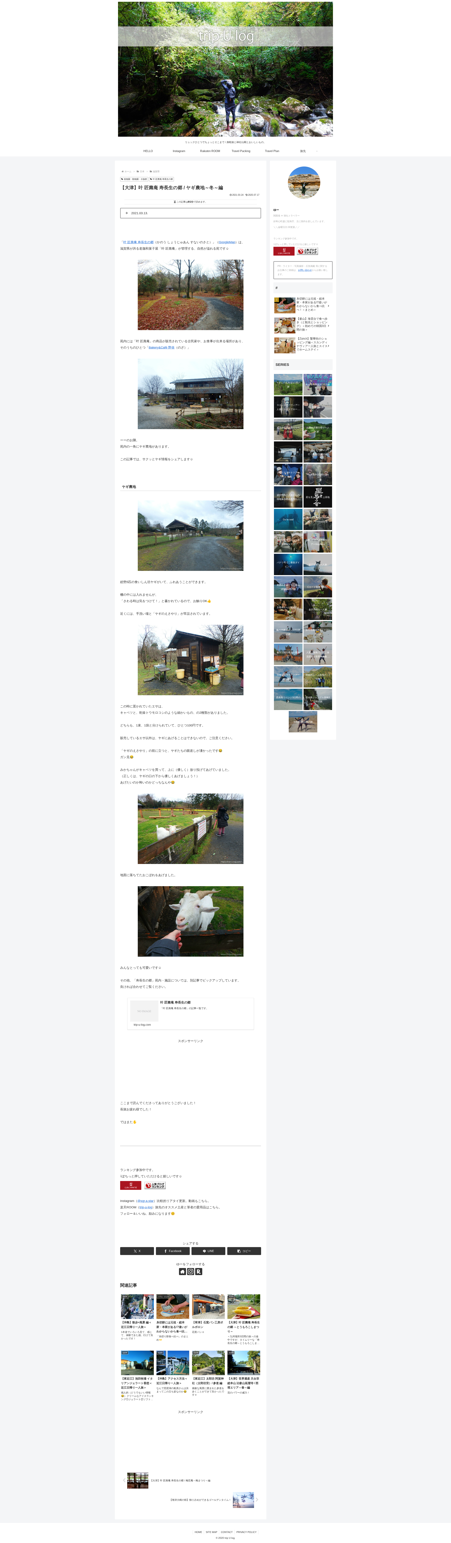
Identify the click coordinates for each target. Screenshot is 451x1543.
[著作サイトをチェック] (182, 1271)
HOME (198, 1532)
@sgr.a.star (145, 1201)
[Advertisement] (190, 1067)
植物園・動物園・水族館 (135, 179)
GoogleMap (227, 242)
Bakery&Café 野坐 (162, 347)
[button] (244, 1251)
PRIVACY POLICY (246, 1532)
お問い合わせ (305, 270)
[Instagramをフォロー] (190, 1271)
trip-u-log (146, 1207)
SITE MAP (211, 1532)
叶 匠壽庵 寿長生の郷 (163, 179)
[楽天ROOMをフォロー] (198, 1271)
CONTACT (227, 1532)
